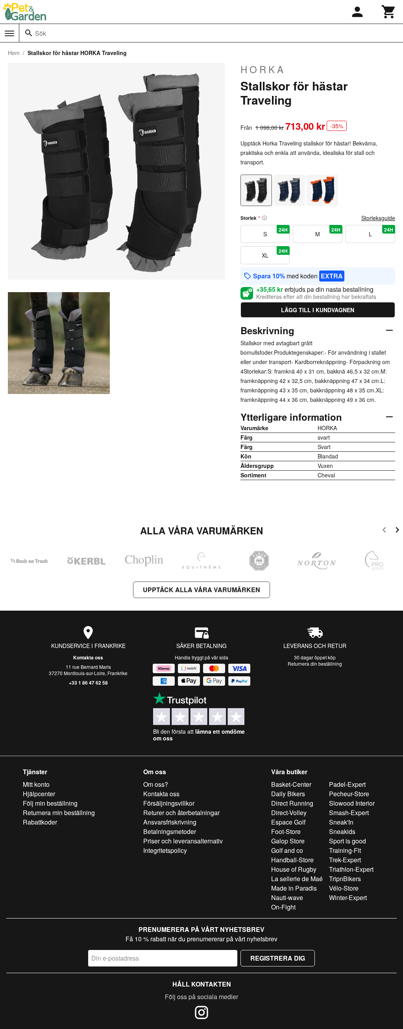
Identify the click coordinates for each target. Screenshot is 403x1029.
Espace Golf (288, 822)
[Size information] (264, 218)
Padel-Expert (347, 784)
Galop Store (288, 840)
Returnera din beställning (315, 663)
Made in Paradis (294, 888)
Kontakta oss (88, 657)
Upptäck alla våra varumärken (201, 589)
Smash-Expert (349, 812)
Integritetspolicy (165, 850)
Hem (14, 53)
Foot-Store (286, 831)
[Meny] (9, 33)
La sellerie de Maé (297, 878)
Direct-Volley (289, 812)
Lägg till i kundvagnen (317, 310)
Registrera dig (277, 958)
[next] (397, 531)
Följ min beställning (50, 803)
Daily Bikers (288, 793)
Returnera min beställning (59, 812)
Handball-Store (292, 859)
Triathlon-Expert (351, 869)
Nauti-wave (287, 897)
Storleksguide (378, 218)
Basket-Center (291, 784)
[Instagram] (201, 1014)
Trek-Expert (345, 859)
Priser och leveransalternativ (183, 840)
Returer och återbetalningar (181, 812)
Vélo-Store (344, 888)
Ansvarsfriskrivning (169, 822)
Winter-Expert (348, 897)
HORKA (263, 69)
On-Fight (283, 906)
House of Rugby (293, 869)
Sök (40, 33)
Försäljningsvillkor (168, 803)
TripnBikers (345, 878)
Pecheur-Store (349, 793)
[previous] (384, 531)
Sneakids (342, 831)
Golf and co (287, 850)
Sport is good (347, 840)
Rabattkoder (40, 822)
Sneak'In (341, 822)
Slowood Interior (352, 803)
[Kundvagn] (389, 12)
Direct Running (292, 803)
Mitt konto (36, 784)
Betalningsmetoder (169, 831)
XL (275, 253)
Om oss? (155, 784)
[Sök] (28, 33)
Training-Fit (345, 850)
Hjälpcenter (39, 793)
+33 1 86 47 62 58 (88, 682)
